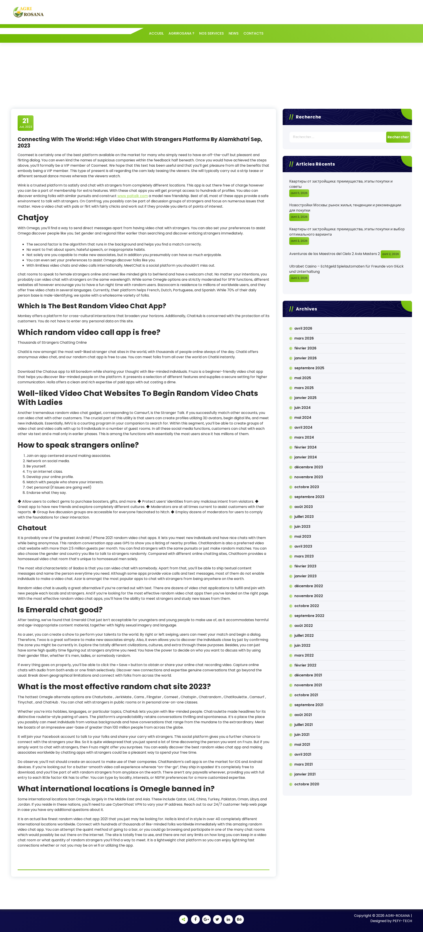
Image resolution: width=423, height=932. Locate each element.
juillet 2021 (303, 724)
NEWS (234, 33)
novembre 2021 (308, 685)
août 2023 (303, 506)
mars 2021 (303, 764)
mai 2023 (302, 536)
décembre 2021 (308, 675)
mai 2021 (302, 744)
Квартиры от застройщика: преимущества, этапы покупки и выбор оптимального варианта (347, 232)
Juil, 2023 (25, 123)
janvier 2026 (305, 358)
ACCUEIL (156, 33)
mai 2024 (302, 417)
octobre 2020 (306, 784)
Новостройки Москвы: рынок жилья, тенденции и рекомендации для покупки (345, 208)
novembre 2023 (308, 477)
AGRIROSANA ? (181, 33)
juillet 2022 (304, 635)
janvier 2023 (305, 576)
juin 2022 (302, 645)
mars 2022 (304, 655)
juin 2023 (302, 526)
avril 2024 (303, 427)
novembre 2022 (308, 595)
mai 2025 (302, 377)
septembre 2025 (309, 368)
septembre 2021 (308, 704)
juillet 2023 (304, 516)
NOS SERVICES (211, 33)
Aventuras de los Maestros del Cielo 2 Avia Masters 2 (334, 253)
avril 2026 (303, 328)
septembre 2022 (309, 615)
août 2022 (303, 625)
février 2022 (305, 665)
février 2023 (305, 566)
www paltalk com (132, 195)
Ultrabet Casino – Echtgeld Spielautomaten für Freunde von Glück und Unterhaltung (346, 269)
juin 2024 (302, 407)
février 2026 (305, 348)
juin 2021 (302, 734)
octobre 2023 (306, 486)
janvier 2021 (305, 774)
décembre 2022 (308, 586)
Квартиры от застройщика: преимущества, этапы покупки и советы (341, 184)
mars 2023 (304, 556)
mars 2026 (304, 338)
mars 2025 (304, 387)
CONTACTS (253, 33)
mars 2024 (304, 437)
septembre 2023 (309, 496)
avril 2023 (303, 546)
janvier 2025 (305, 397)
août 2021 (303, 714)
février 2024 (305, 447)
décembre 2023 (308, 467)
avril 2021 (302, 754)
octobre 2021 (306, 695)
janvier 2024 (305, 457)
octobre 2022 (306, 605)
